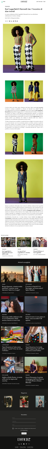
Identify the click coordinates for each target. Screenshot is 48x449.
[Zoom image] (24, 181)
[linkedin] (12, 21)
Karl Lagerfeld (39, 107)
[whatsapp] (15, 21)
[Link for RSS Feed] (29, 444)
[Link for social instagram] (23, 444)
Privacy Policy (25, 430)
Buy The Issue (40, 1)
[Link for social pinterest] (26, 444)
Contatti (16, 447)
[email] (6, 21)
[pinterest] (10, 21)
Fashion (7, 6)
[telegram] (17, 21)
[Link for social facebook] (21, 444)
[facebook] (8, 21)
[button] (45, 401)
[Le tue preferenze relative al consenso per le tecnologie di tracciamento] (2, 2)
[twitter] (13, 21)
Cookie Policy (30, 447)
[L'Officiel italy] (24, 2)
